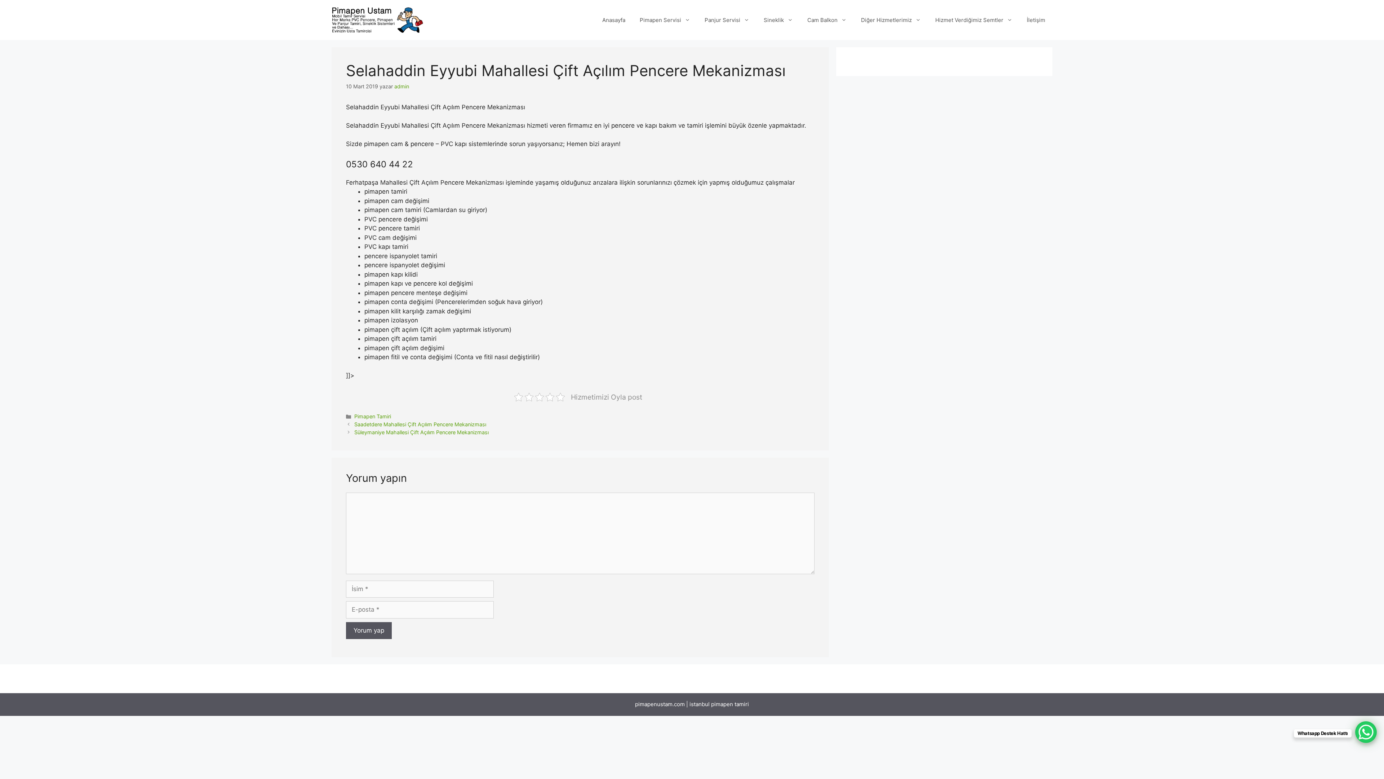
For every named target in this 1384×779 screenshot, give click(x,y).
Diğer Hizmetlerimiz (886, 20)
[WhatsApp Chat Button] (1366, 732)
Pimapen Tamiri (372, 416)
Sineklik (774, 20)
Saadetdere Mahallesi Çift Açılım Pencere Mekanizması (420, 424)
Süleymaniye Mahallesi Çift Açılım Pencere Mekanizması (421, 432)
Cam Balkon (822, 20)
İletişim (1036, 20)
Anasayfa (613, 20)
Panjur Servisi (722, 20)
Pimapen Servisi (660, 20)
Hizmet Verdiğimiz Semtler (969, 20)
